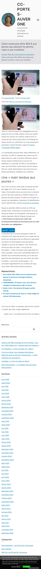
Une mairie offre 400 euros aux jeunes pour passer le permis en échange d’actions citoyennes (20, 277)
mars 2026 (5, 397)
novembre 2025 (7, 411)
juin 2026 (5, 386)
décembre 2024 (7, 449)
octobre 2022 (7, 512)
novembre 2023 (7, 495)
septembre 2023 (8, 502)
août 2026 (5, 379)
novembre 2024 (7, 453)
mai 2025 (5, 432)
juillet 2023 (6, 505)
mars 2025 (5, 439)
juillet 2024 (6, 467)
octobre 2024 (7, 456)
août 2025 (5, 421)
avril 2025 (5, 435)
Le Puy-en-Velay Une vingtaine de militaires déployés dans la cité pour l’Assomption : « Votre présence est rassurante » (20, 355)
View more (15, 563)
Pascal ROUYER (9, 98)
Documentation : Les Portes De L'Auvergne (17, 545)
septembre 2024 (8, 460)
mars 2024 (5, 481)
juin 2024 (5, 470)
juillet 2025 (6, 425)
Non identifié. (6, 549)
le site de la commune (31, 203)
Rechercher (5, 324)
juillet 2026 (6, 383)
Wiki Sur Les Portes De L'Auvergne (20, 101)
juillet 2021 (6, 526)
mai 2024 (5, 474)
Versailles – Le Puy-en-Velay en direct (15, 361)
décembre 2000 (7, 533)
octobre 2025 (7, 414)
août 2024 (5, 463)
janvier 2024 (6, 488)
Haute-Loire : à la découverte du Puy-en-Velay (21, 314)
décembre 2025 (7, 407)
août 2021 (5, 523)
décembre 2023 (7, 491)
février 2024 (6, 484)
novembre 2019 (7, 530)
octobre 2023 (7, 498)
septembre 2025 (8, 418)
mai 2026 (5, 390)
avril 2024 (5, 477)
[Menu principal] (37, 19)
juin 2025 (5, 428)
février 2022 (6, 519)
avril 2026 (5, 393)
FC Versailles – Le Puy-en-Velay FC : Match (17, 349)
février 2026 (6, 400)
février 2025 (6, 442)
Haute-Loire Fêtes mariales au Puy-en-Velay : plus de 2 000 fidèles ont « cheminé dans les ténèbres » (20, 344)
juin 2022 (5, 516)
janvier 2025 (6, 446)
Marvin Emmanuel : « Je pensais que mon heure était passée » (19, 366)
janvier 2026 (6, 404)
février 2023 (6, 509)
